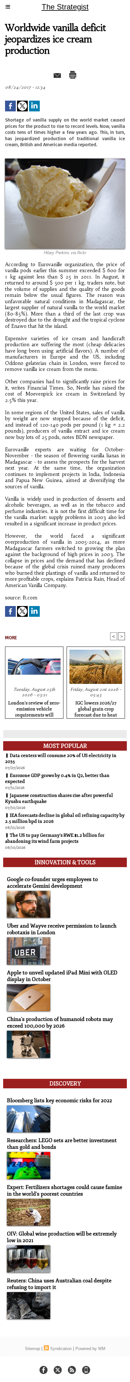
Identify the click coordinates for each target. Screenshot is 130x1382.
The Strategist (65, 7)
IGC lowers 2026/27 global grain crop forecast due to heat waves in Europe (95, 708)
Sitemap (32, 1348)
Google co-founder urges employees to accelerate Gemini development (52, 882)
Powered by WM (90, 1348)
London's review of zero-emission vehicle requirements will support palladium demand (34, 708)
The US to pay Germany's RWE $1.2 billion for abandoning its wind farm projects (54, 838)
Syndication (61, 1348)
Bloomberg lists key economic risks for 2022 (59, 1100)
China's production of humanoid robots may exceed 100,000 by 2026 (60, 1022)
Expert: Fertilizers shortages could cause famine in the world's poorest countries (64, 1190)
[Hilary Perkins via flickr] (65, 161)
